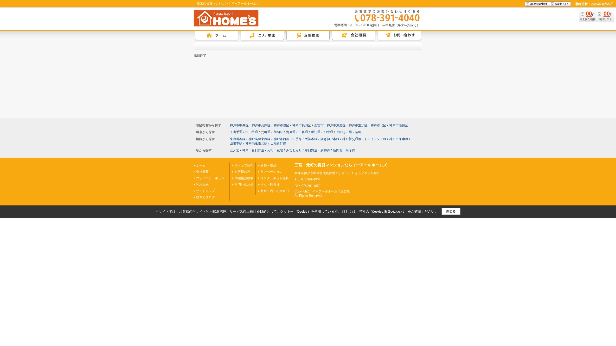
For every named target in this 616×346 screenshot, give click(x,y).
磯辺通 (316, 132)
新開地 (337, 150)
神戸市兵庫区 (261, 125)
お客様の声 (242, 171)
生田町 (341, 132)
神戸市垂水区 (358, 125)
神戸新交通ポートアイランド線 (364, 139)
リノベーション (271, 171)
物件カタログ (205, 197)
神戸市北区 (378, 125)
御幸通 (328, 132)
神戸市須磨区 (398, 125)
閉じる (451, 211)
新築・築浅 (268, 165)
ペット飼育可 (270, 184)
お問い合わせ (244, 184)
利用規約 (202, 184)
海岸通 (290, 132)
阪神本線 (311, 139)
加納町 (278, 132)
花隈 (280, 150)
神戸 (245, 150)
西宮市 (319, 125)
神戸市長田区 (301, 125)
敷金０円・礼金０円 (275, 191)
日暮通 (303, 132)
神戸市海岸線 (398, 139)
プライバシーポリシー (211, 178)
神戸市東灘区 (336, 125)
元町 (270, 150)
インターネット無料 (275, 178)
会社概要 (202, 171)
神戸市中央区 (239, 125)
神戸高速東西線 (259, 139)
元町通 (265, 132)
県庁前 (350, 150)
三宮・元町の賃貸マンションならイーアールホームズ (341, 165)
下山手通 (236, 132)
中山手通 (251, 132)
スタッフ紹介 (244, 165)
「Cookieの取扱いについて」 (388, 211)
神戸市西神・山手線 (288, 139)
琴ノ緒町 (355, 132)
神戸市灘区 (281, 125)
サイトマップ (205, 191)
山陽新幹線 (278, 143)
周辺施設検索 (244, 178)
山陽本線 (236, 143)
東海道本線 (237, 139)
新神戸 (325, 150)
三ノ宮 (234, 150)
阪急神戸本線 (330, 139)
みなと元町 (294, 150)
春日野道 (258, 150)
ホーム (200, 165)
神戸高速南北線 (256, 143)
